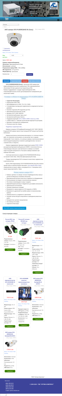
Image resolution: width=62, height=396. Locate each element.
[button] (30, 15)
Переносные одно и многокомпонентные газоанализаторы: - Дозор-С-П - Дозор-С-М (35, 9)
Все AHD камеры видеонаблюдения (14, 208)
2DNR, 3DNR (39, 145)
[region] (31, 10)
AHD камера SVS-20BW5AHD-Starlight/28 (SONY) (10, 334)
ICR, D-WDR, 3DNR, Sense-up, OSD (29, 118)
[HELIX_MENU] (58, 20)
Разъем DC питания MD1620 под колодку (24, 221)
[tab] (6, 81)
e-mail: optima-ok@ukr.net (53, 15)
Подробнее (10, 249)
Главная (53, 3)
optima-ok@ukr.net (14, 390)
